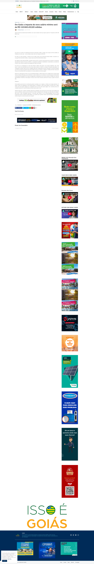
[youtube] (73, 1)
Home (17, 11)
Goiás (32, 11)
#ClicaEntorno (22, 22)
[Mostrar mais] (36, 108)
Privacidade (77, 562)
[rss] (78, 1)
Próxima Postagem (55, 128)
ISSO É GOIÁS (23, 562)
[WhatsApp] (30, 108)
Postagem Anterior (19, 128)
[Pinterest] (32, 108)
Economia (51, 11)
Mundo (60, 11)
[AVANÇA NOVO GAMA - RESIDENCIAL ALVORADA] (70, 87)
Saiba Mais (9, 559)
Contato (65, 562)
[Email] (34, 108)
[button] (75, 11)
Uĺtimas (26, 11)
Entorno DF (41, 11)
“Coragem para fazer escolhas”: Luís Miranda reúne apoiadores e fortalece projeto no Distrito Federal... (37, 1)
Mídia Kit (72, 562)
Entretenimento (71, 11)
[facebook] (71, 535)
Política (64, 11)
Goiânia (35, 11)
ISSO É (21, 11)
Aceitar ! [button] (4, 560)
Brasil (56, 11)
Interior (46, 11)
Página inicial (17, 22)
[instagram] (75, 1)
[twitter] (73, 535)
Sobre (69, 562)
